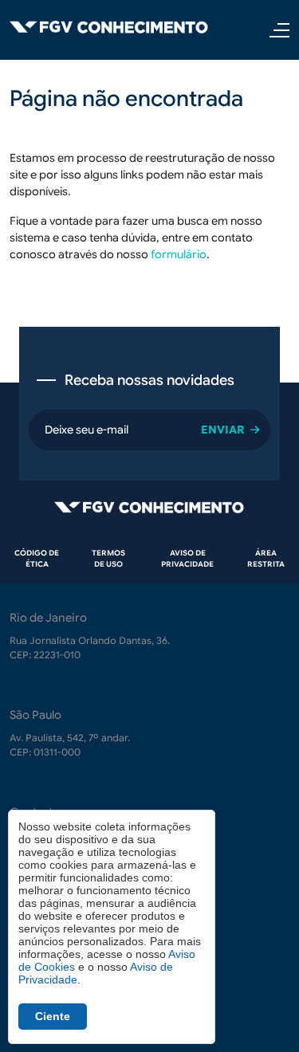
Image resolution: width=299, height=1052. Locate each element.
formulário (179, 254)
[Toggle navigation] (274, 30)
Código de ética (36, 558)
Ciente (52, 1016)
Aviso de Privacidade (187, 558)
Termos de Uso (108, 558)
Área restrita (266, 558)
